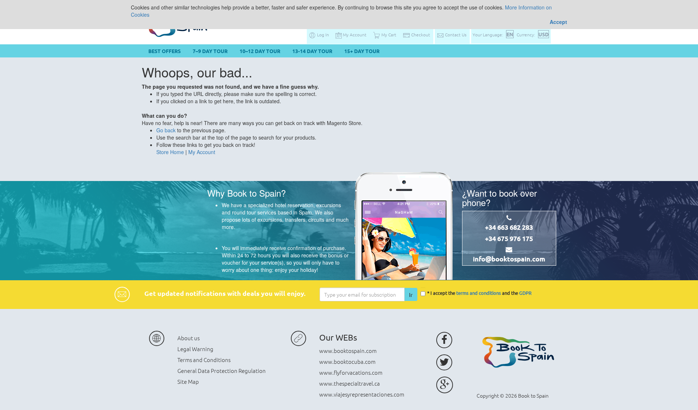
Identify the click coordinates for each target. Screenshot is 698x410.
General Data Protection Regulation (221, 370)
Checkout (420, 34)
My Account (354, 34)
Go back (166, 130)
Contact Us (455, 34)
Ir (411, 294)
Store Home (170, 152)
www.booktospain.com (348, 350)
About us (188, 338)
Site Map (188, 381)
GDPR (525, 293)
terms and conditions (478, 293)
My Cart (388, 34)
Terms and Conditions (203, 359)
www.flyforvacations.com (350, 372)
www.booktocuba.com (347, 361)
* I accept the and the (479, 293)
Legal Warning (195, 349)
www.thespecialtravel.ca (349, 383)
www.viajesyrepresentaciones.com (361, 394)
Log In (322, 34)
